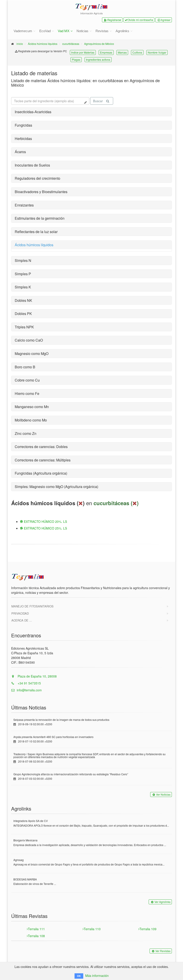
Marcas (122, 52)
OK (79, 976)
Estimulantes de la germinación (39, 218)
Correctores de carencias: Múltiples (43, 460)
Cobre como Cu (27, 380)
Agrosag (18, 860)
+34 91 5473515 (29, 683)
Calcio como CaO (29, 340)
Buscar (98, 101)
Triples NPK (24, 326)
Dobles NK (23, 300)
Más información (97, 975)
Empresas (106, 52)
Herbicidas (23, 138)
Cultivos (137, 52)
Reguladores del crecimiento (37, 178)
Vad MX (63, 31)
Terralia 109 (147, 929)
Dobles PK (23, 313)
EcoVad (45, 31)
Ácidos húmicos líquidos (42, 44)
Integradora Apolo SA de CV (30, 821)
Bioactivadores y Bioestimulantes (41, 191)
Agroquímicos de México (99, 44)
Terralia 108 (36, 936)
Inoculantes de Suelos (32, 165)
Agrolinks (122, 31)
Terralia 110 (92, 929)
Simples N (23, 260)
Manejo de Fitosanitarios (32, 606)
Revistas (102, 31)
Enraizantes (24, 205)
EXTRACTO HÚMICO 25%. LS (45, 528)
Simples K (23, 287)
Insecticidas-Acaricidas (33, 111)
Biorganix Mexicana (25, 840)
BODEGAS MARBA (25, 879)
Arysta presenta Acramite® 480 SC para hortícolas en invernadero (53, 737)
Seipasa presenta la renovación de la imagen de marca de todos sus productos (61, 719)
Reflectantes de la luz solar (36, 231)
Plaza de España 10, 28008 (37, 676)
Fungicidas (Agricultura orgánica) (41, 473)
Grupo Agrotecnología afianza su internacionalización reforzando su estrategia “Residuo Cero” (70, 774)
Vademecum (23, 31)
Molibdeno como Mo (31, 420)
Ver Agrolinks (162, 902)
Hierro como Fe (27, 393)
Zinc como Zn (25, 433)
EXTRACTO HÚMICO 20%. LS (45, 521)
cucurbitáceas (70, 44)
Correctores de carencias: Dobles (41, 446)
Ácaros (20, 151)
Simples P (23, 273)
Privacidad (20, 613)
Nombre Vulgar (157, 52)
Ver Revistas (163, 951)
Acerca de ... (21, 620)
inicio (20, 44)
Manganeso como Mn (32, 406)
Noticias (82, 31)
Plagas (76, 59)
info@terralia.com (29, 690)
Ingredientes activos (98, 59)
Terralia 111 (36, 929)
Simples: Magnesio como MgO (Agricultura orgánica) (56, 486)
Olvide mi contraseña (140, 20)
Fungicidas (23, 125)
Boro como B (25, 366)
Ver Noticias (163, 794)
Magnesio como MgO (31, 353)
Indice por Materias (82, 52)
